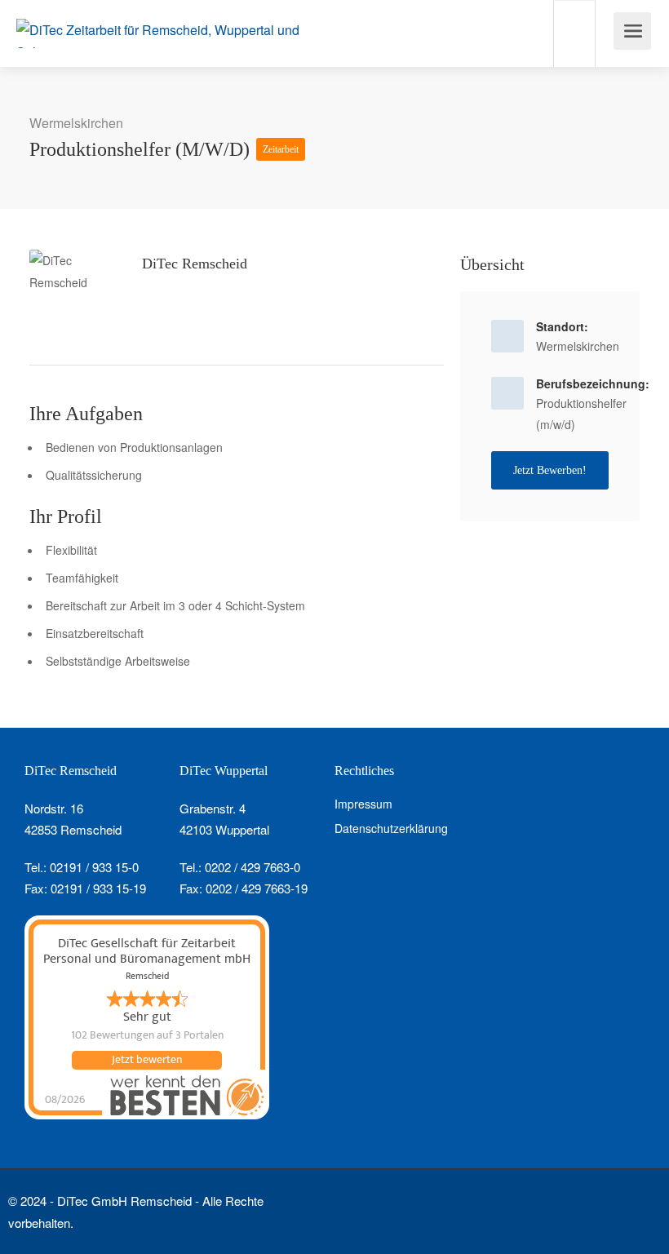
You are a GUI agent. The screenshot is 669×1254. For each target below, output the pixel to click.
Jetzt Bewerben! (550, 470)
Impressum (363, 803)
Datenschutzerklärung (391, 828)
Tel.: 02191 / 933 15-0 (81, 866)
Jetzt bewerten (147, 1060)
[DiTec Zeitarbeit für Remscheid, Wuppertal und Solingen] (165, 33)
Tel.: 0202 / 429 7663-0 (239, 866)
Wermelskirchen (76, 122)
